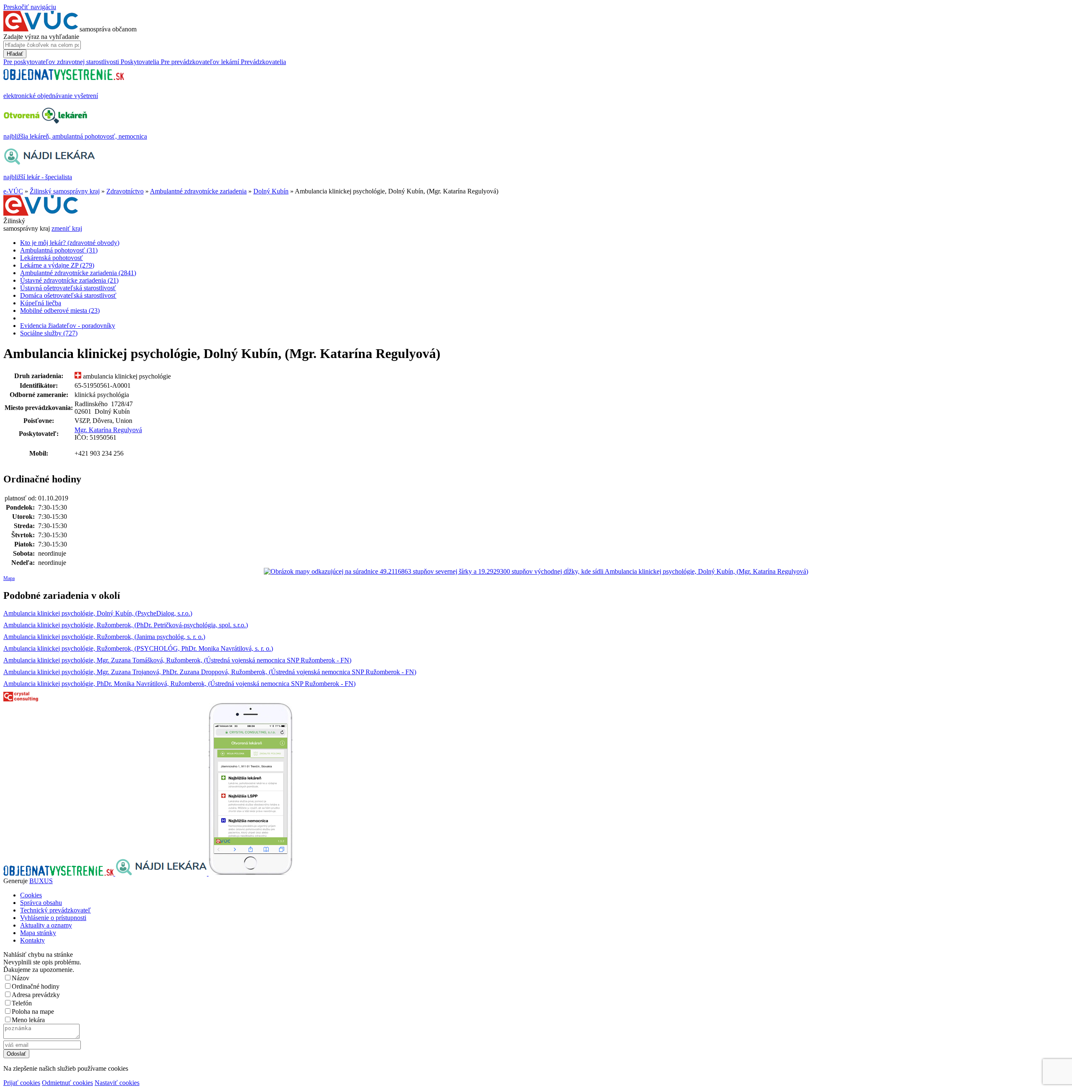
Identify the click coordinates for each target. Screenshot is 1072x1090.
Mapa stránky (38, 932)
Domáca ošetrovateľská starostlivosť (68, 295)
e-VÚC (13, 191)
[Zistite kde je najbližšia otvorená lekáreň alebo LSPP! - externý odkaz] (250, 873)
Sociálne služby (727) (48, 333)
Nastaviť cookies (117, 1082)
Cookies (31, 895)
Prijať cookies (21, 1082)
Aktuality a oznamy (46, 925)
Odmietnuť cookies (67, 1082)
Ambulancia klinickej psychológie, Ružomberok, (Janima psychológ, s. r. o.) (104, 636)
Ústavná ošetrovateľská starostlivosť (68, 287)
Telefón (22, 1003)
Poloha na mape (33, 1011)
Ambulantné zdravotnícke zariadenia (198, 191)
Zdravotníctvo (125, 191)
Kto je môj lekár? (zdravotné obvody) (69, 242)
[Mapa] (536, 571)
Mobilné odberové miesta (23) (60, 310)
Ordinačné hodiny (35, 986)
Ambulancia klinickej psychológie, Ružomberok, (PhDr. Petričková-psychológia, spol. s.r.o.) (125, 625)
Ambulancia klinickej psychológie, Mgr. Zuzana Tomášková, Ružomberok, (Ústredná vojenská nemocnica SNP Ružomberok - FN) (177, 660)
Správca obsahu (41, 902)
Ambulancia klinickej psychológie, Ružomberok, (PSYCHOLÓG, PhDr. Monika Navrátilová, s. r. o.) (138, 648)
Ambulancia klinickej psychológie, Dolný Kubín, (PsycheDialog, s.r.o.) (97, 613)
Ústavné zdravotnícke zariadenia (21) (69, 280)
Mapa (9, 578)
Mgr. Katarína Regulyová (108, 429)
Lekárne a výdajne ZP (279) (57, 265)
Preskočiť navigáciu (29, 6)
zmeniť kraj (67, 228)
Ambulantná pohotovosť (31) (59, 250)
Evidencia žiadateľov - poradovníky (67, 325)
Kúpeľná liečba (40, 303)
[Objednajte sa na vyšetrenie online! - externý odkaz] (59, 873)
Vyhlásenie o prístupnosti (53, 917)
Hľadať (15, 54)
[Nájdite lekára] (162, 873)
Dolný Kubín (271, 191)
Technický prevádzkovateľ (55, 910)
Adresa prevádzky (36, 994)
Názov (20, 978)
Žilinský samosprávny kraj (65, 191)
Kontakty (32, 940)
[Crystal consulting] (20, 699)
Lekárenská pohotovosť (51, 257)
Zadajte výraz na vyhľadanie (41, 36)
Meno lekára (28, 1019)
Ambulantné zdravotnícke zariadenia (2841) (78, 272)
